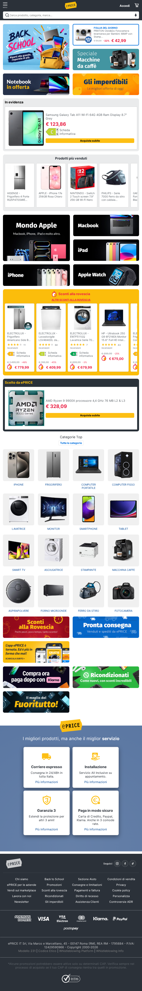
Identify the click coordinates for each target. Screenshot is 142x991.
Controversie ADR (121, 902)
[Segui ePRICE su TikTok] (132, 863)
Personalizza (121, 896)
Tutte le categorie (71, 442)
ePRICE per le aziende (21, 885)
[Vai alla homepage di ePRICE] (14, 863)
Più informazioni (46, 782)
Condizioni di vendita (121, 879)
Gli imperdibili (54, 902)
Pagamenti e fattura (87, 890)
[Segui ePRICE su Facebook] (125, 863)
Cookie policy (121, 890)
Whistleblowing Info (110, 951)
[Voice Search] (135, 15)
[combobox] (71, 15)
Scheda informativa (67, 132)
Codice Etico (47, 951)
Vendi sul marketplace (21, 890)
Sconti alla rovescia (54, 890)
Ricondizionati (54, 896)
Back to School (54, 879)
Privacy (121, 885)
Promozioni (54, 885)
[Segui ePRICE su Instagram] (117, 863)
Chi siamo (21, 879)
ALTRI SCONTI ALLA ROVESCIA (71, 299)
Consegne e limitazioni (87, 885)
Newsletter (21, 902)
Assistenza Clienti (87, 902)
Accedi (125, 6)
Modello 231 (27, 951)
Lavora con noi (21, 896)
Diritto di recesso (87, 896)
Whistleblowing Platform (76, 951)
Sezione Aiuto (87, 879)
